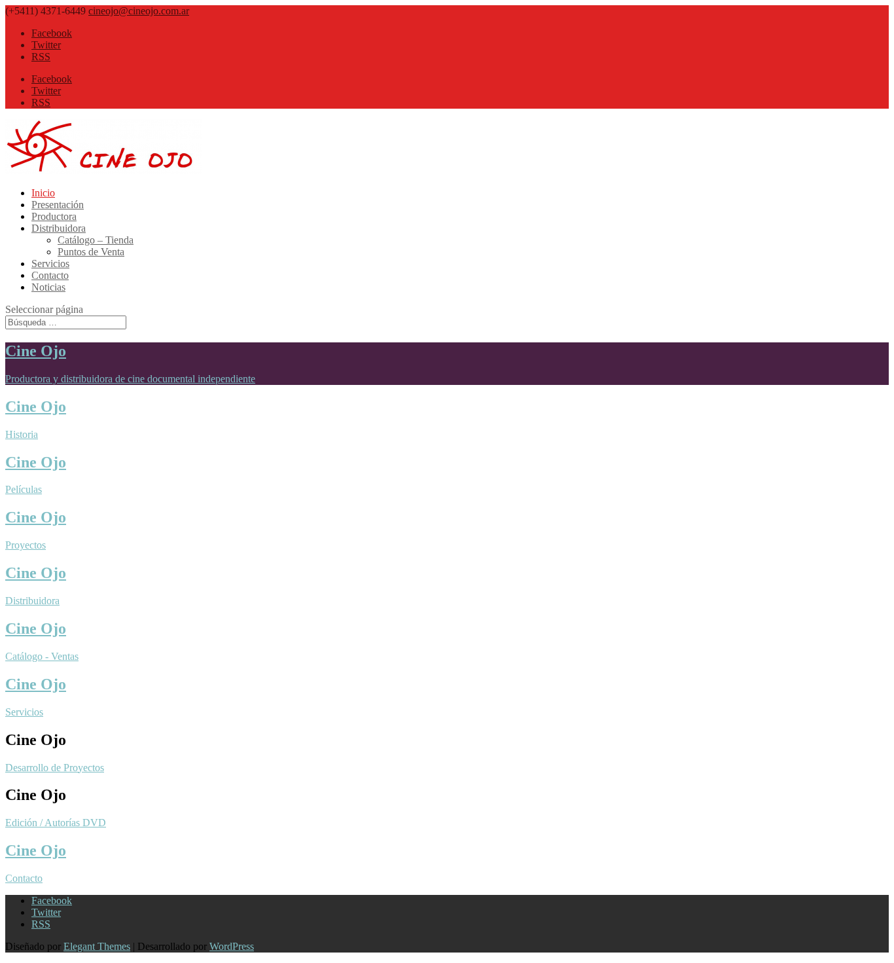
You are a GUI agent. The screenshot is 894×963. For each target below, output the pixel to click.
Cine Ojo (35, 350)
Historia (21, 434)
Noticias (48, 287)
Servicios (50, 263)
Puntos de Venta (91, 251)
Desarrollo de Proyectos (54, 767)
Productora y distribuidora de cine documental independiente (130, 378)
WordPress (231, 946)
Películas (23, 489)
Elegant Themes (96, 946)
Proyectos (25, 545)
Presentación (57, 204)
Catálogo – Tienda (96, 239)
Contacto (50, 275)
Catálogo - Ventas (42, 656)
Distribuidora (58, 228)
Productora (54, 216)
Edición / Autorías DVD (55, 822)
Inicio (43, 192)
